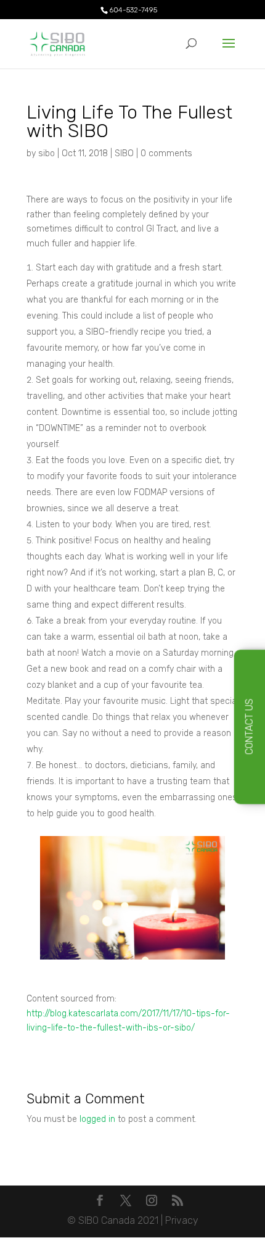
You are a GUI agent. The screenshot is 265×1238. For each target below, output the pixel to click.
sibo (46, 153)
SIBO (124, 153)
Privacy (181, 1220)
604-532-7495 (133, 10)
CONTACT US (249, 727)
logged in (97, 1119)
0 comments (166, 153)
